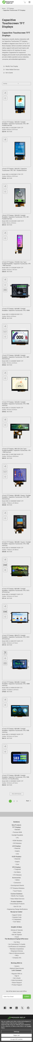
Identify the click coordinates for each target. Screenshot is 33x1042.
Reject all (16, 1035)
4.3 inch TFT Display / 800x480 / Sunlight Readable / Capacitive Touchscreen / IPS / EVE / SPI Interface (16, 590)
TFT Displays (16, 827)
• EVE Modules (17, 843)
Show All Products (16, 793)
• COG (17, 854)
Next (27, 801)
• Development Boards (17, 885)
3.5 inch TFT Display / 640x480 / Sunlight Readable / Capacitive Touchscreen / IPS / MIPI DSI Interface (15, 357)
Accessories (16, 877)
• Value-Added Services (17, 899)
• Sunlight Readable (17, 835)
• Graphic (17, 851)
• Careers (16, 966)
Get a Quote (9, 73)
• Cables (17, 880)
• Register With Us (16, 973)
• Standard (17, 829)
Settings (16, 1031)
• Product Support (16, 985)
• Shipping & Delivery (16, 951)
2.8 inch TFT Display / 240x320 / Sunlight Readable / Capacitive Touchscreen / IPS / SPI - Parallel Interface (15, 217)
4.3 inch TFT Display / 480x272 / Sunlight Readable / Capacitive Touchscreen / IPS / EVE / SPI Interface (16, 637)
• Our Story (16, 942)
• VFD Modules (17, 875)
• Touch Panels (17, 891)
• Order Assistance (16, 980)
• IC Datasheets (16, 919)
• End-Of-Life (17, 906)
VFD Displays (16, 867)
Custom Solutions (16, 894)
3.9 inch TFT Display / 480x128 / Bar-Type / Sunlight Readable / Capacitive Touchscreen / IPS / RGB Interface (16, 450)
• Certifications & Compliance (16, 946)
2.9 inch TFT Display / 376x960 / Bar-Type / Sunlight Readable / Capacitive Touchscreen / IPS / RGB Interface (16, 263)
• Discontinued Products (17, 904)
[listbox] (13, 83)
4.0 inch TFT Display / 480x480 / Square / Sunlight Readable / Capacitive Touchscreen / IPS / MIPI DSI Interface (16, 497)
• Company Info (16, 958)
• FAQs (16, 955)
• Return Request (16, 982)
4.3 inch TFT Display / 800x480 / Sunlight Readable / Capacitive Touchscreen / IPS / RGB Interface (15, 730)
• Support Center (17, 915)
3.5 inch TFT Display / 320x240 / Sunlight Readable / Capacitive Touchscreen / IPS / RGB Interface (15, 403)
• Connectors (17, 882)
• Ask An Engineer (16, 934)
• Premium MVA (17, 832)
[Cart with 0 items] (25, 2)
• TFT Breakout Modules (17, 888)
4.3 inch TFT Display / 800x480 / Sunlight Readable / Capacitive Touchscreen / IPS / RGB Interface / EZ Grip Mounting (15, 777)
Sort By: (5, 83)
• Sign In (16, 976)
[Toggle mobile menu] (29, 2)
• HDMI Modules (17, 840)
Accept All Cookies (16, 1039)
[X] (22, 1008)
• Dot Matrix (17, 872)
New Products (16, 825)
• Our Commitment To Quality (16, 944)
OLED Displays (16, 856)
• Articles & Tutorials (16, 930)
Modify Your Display (12, 66)
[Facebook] (5, 1008)
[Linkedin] (16, 1008)
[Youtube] (11, 1008)
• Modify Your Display (17, 896)
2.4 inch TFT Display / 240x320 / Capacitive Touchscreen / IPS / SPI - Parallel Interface (14, 169)
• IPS (17, 838)
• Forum (16, 937)
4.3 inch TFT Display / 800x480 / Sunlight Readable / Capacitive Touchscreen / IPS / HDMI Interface (16, 683)
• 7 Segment (17, 869)
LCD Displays (16, 846)
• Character (17, 848)
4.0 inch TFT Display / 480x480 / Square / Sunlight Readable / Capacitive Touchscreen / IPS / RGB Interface (16, 543)
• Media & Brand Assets (16, 968)
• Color (17, 864)
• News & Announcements (16, 953)
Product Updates (16, 901)
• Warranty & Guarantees (16, 949)
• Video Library (16, 932)
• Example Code (16, 917)
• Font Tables (16, 922)
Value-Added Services (12, 69)
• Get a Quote (16, 978)
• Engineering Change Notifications (17, 909)
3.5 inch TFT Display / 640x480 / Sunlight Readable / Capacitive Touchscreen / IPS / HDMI (16, 309)
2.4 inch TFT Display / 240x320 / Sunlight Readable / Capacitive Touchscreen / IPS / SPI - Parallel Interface (15, 123)
